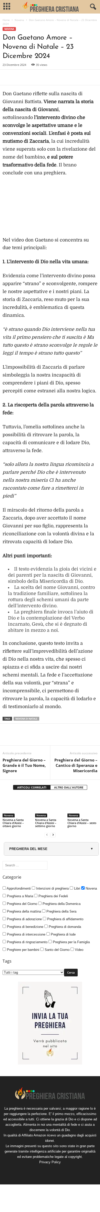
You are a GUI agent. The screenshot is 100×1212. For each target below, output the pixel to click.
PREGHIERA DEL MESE (28, 849)
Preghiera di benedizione (24, 927)
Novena (19, 20)
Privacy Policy (50, 1162)
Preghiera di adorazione (24, 919)
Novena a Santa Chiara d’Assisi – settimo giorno (45, 823)
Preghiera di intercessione (25, 934)
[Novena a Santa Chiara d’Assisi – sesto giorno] (82, 806)
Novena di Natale (26, 718)
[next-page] (53, 834)
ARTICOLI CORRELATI (31, 787)
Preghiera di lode (63, 934)
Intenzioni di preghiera (52, 888)
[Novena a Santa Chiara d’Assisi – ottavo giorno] (18, 806)
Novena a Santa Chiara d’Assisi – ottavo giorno (13, 823)
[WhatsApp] (43, 77)
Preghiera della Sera (60, 911)
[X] (19, 77)
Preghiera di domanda (64, 927)
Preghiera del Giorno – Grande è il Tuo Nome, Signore (24, 765)
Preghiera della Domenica (61, 904)
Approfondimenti (18, 888)
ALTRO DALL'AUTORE (68, 787)
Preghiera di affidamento (64, 919)
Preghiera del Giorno (21, 904)
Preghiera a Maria (19, 896)
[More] (67, 77)
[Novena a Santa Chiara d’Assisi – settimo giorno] (50, 806)
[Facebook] (8, 77)
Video (78, 950)
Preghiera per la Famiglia (71, 942)
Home (6, 20)
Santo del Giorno (56, 950)
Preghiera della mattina (23, 911)
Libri (76, 888)
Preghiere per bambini (22, 950)
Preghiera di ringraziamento (26, 942)
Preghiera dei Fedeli (52, 896)
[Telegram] (55, 77)
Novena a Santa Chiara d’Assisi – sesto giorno (81, 823)
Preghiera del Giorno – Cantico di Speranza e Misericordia (75, 765)
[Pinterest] (31, 77)
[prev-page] (46, 834)
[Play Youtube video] (50, 209)
